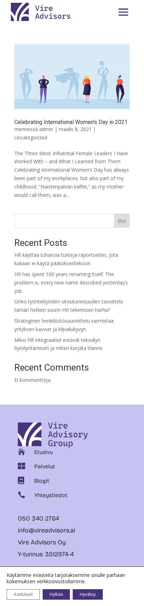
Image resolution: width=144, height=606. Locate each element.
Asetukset (23, 594)
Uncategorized (30, 137)
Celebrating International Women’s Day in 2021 (71, 122)
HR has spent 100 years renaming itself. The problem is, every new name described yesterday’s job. (71, 282)
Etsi (122, 221)
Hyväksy (88, 594)
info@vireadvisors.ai (46, 530)
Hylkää (56, 594)
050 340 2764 (39, 518)
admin (46, 129)
